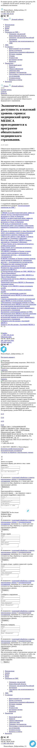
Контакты (8, 733)
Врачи (7, 675)
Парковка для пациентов (17, 724)
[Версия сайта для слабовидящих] (25, 19)
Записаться (5, 487)
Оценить (4, 379)
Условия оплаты (14, 730)
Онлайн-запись (6, 90)
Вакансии (12, 711)
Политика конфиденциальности (12, 449)
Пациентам (9, 713)
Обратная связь (6, 337)
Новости (12, 719)
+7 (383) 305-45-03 (7, 14)
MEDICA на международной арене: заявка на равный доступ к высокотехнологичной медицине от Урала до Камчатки (17, 220)
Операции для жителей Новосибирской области (17, 683)
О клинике (9, 695)
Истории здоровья (15, 704)
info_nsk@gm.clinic (7, 340)
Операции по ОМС (11, 678)
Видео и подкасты (15, 700)
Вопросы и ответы (15, 731)
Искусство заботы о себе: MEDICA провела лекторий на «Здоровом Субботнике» (16, 241)
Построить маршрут (8, 357)
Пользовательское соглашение (11, 450)
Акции (7, 673)
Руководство (13, 708)
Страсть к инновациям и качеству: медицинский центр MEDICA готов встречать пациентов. (18, 300)
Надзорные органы (15, 709)
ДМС (7, 693)
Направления (9, 671)
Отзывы (12, 706)
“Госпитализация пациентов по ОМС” (15, 206)
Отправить (5, 529)
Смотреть (4, 370)
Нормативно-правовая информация (21, 702)
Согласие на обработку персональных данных (17, 452)
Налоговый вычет (15, 717)
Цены (7, 676)
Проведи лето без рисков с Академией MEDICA (18, 324)
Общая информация (16, 720)
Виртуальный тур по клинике (19, 698)
